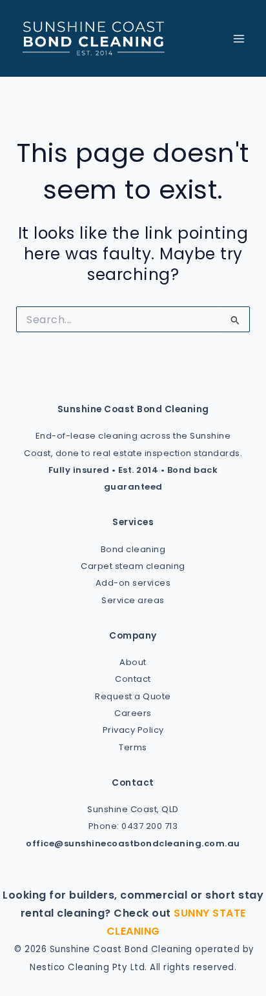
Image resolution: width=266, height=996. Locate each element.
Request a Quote (133, 696)
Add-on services (133, 583)
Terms (133, 747)
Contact (133, 679)
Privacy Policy (133, 730)
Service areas (133, 600)
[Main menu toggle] (238, 38)
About (133, 662)
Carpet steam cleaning (133, 566)
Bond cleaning (133, 549)
